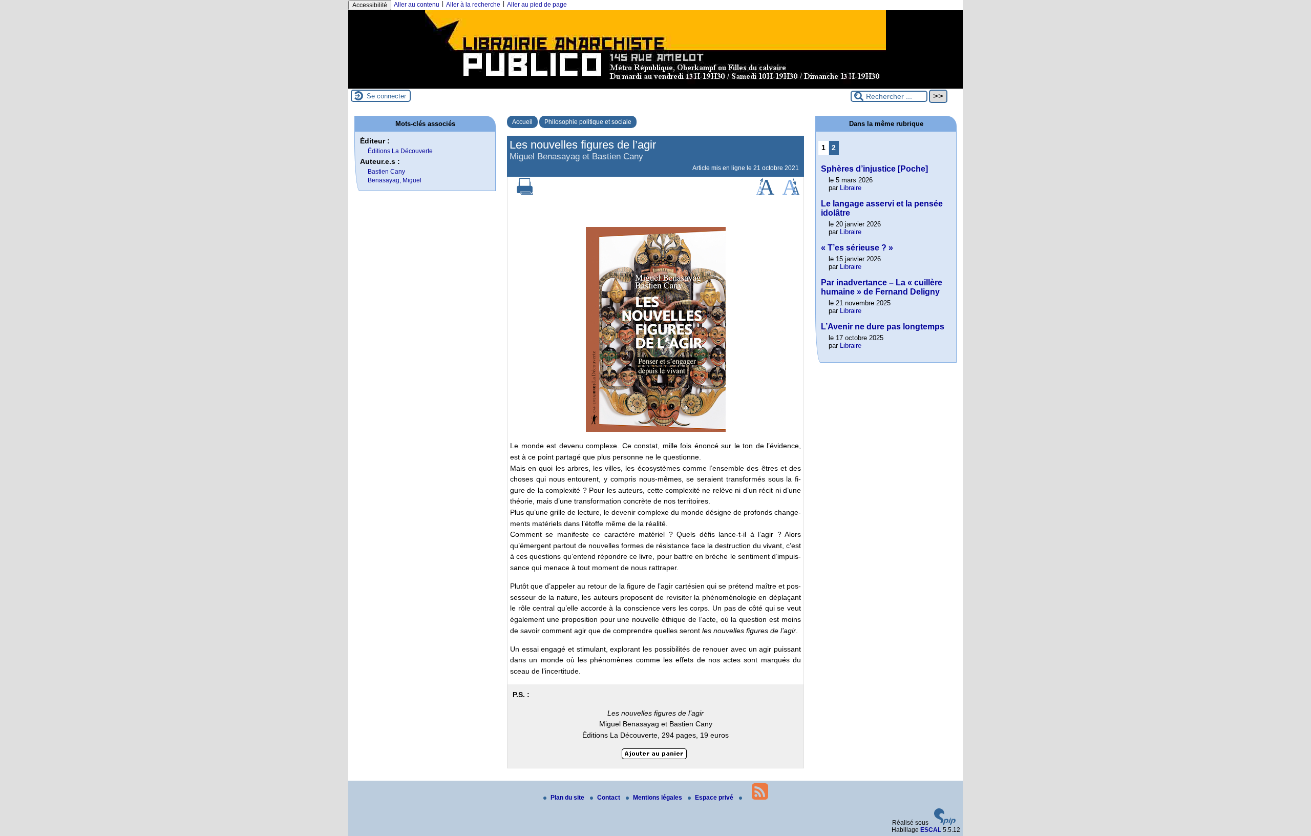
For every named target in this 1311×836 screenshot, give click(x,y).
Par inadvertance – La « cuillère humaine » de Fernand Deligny (881, 287)
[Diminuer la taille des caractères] (791, 192)
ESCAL (930, 829)
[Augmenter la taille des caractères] (765, 192)
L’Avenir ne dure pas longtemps (882, 326)
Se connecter (386, 96)
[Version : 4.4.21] (945, 822)
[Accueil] (655, 85)
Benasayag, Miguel (394, 180)
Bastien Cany (386, 171)
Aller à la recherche (473, 4)
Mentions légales (658, 797)
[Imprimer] (525, 192)
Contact (609, 797)
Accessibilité (369, 5)
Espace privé (715, 797)
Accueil (522, 122)
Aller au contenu (416, 4)
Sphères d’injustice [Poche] (874, 168)
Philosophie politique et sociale (587, 122)
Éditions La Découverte (400, 151)
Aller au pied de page (537, 4)
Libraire (850, 188)
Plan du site (568, 797)
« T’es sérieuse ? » (857, 247)
